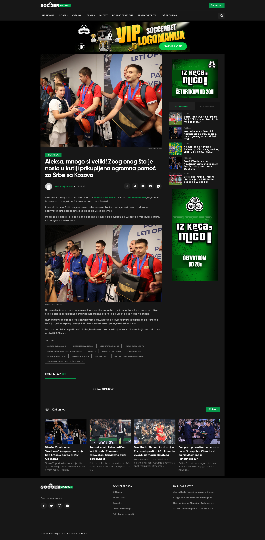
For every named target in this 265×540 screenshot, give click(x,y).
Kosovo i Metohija (111, 351)
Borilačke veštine (122, 15)
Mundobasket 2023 (56, 356)
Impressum (119, 497)
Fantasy (103, 15)
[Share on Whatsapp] (158, 187)
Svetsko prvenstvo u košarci (129, 356)
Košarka (76, 15)
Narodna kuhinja (80, 356)
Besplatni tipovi (147, 15)
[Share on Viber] (150, 187)
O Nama (117, 492)
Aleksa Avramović (104, 197)
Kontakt (117, 503)
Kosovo (92, 351)
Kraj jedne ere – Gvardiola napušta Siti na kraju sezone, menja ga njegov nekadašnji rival (200, 135)
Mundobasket (134, 351)
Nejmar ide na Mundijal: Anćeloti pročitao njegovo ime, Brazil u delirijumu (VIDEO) (201, 149)
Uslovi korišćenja (122, 508)
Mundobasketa (137, 197)
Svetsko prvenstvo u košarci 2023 (65, 361)
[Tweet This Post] (135, 187)
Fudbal (62, 15)
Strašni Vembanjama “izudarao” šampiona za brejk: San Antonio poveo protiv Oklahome (201, 165)
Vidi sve (213, 409)
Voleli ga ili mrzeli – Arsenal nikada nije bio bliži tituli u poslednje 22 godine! (199, 179)
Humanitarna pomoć (109, 346)
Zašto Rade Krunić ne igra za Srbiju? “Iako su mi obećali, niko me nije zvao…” (201, 119)
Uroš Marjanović (63, 186)
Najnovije (48, 15)
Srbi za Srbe (101, 356)
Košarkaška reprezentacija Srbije (64, 351)
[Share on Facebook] (127, 187)
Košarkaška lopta (134, 346)
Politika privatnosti (123, 514)
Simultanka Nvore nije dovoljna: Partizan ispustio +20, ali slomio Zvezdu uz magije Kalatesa (154, 450)
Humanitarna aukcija (82, 346)
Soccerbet (216, 5)
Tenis (90, 15)
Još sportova (169, 15)
